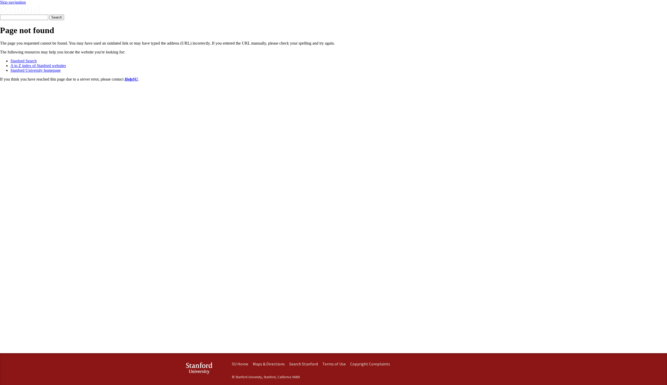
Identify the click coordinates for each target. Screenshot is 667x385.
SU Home (240, 363)
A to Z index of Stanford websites (38, 65)
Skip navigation (13, 2)
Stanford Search (23, 61)
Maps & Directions (269, 363)
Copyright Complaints (370, 363)
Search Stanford (303, 363)
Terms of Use (334, 363)
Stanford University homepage (35, 70)
